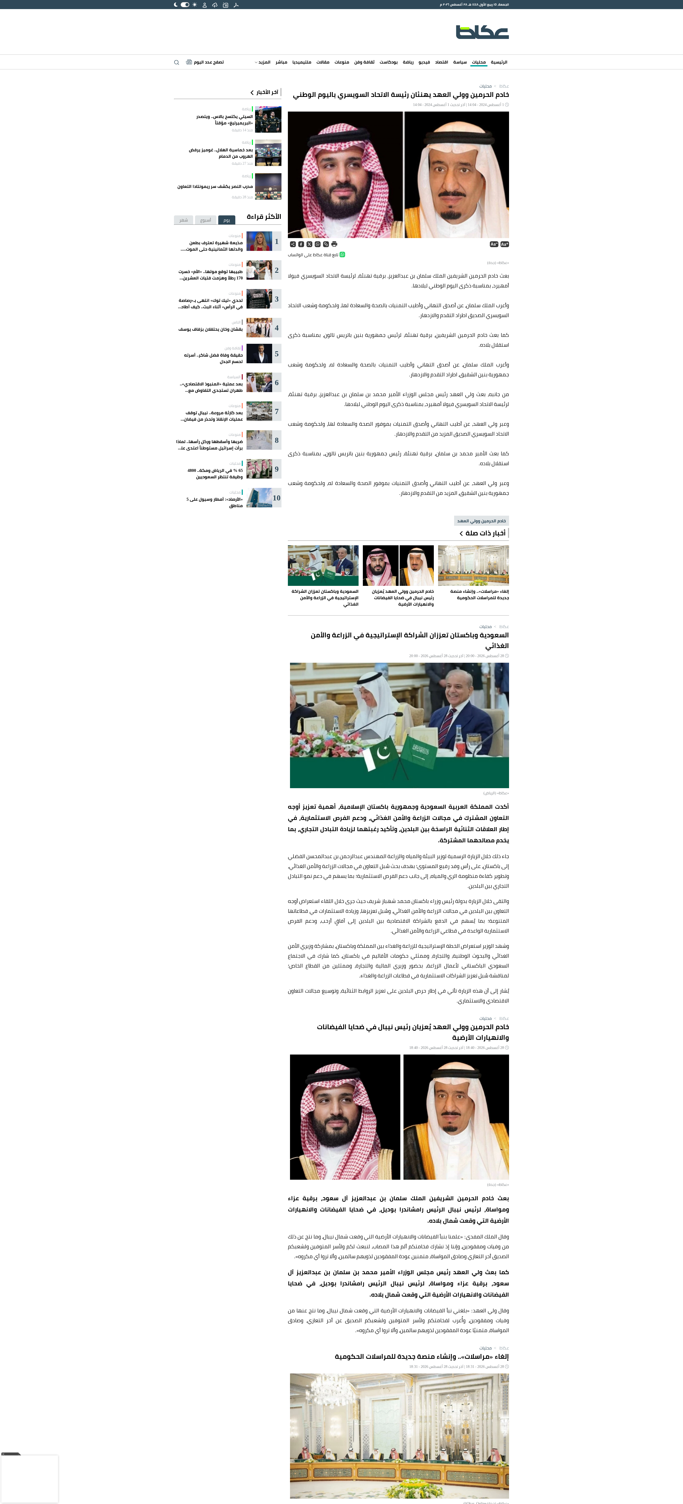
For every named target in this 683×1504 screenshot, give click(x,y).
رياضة (408, 62)
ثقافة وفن (364, 62)
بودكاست (389, 62)
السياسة (234, 377)
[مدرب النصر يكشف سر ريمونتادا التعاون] (268, 186)
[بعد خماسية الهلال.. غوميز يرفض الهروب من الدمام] (268, 153)
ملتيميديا (301, 62)
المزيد (264, 62)
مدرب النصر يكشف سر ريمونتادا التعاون (215, 186)
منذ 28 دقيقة (242, 197)
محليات (479, 62)
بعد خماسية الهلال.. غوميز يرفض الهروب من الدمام (221, 153)
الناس (236, 322)
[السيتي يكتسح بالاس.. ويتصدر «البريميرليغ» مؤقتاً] (268, 119)
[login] (204, 4)
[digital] (236, 4)
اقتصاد (441, 62)
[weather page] (214, 4)
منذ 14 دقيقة (242, 130)
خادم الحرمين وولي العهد (481, 521)
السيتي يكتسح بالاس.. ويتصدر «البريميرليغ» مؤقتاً (224, 119)
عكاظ (501, 86)
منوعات (342, 62)
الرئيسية (499, 62)
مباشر (281, 62)
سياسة (460, 62)
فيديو (424, 62)
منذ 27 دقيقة (242, 163)
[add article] (225, 4)
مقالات (322, 62)
